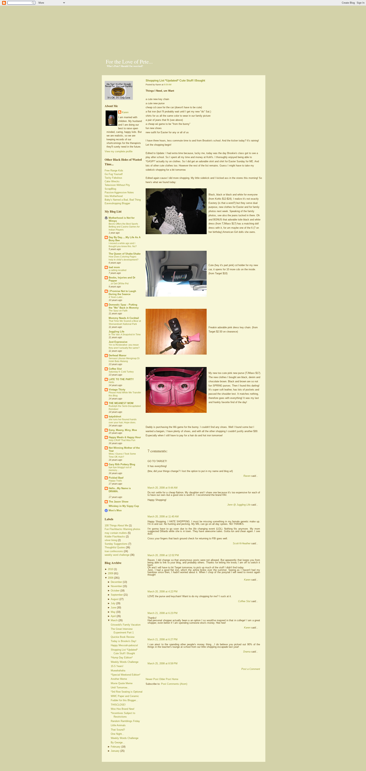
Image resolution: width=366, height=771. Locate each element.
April (113, 616)
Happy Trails (115, 480)
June (113, 607)
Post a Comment (250, 669)
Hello (111, 382)
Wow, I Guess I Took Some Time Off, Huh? (122, 455)
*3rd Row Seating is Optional (126, 691)
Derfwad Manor (117, 355)
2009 (110, 573)
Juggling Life (116, 331)
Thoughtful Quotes (115, 547)
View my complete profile (118, 151)
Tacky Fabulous (113, 177)
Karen (125, 112)
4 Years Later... (116, 297)
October (115, 590)
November (116, 586)
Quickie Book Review (122, 637)
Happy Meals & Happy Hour (125, 437)
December (116, 582)
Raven (246, 475)
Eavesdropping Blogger (117, 203)
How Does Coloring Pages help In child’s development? (123, 258)
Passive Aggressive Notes (119, 192)
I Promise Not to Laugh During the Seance (122, 293)
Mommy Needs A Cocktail (124, 318)
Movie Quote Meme (121, 683)
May (113, 612)
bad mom (114, 267)
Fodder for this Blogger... (124, 700)
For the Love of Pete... (129, 61)
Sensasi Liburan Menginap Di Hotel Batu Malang (124, 360)
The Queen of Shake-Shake (124, 253)
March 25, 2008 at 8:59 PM (162, 663)
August (115, 599)
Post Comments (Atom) (174, 683)
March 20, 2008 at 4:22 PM (162, 591)
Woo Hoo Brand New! (122, 708)
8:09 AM (167, 84)
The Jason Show (118, 501)
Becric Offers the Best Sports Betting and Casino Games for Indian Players (124, 227)
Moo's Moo (115, 510)
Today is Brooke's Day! (123, 641)
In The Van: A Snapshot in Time (125, 334)
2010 (110, 569)
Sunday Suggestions (116, 543)
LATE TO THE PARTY (121, 379)
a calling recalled (117, 270)
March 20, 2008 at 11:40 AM (163, 516)
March (114, 620)
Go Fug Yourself (114, 174)
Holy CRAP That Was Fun (122, 440)
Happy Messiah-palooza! (124, 645)
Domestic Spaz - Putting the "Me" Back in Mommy (124, 306)
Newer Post (152, 679)
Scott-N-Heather (241, 543)
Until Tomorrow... (120, 687)
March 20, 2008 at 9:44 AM (162, 487)
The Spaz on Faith (118, 310)
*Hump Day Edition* (122, 657)
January (115, 750)
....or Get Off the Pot (118, 283)
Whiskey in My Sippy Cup (124, 506)
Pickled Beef (116, 477)
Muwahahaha (118, 670)
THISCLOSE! (118, 704)
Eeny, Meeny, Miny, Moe (123, 430)
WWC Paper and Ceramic (125, 696)
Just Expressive (118, 341)
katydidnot (115, 416)
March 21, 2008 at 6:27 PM (162, 639)
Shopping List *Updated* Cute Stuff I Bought (175, 80)
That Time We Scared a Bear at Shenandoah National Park (125, 322)
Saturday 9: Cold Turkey (121, 371)
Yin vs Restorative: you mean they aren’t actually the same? (124, 346)
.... (110, 494)
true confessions (114, 551)
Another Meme (119, 678)
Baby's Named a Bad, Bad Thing (123, 199)
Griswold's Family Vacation (125, 624)
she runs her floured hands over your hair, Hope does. (122, 421)
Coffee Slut (115, 368)
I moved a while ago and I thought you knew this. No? (123, 245)
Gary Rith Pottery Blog (122, 464)
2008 (110, 577)
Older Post (165, 679)
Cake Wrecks (112, 181)
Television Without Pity (117, 185)
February (115, 746)
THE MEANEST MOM (121, 403)
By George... (118, 742)
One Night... (117, 733)
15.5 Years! (117, 666)
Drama (246, 651)
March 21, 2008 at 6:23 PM (162, 613)
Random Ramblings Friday (125, 721)
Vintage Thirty (117, 389)
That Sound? (118, 729)
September (117, 594)
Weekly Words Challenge (124, 662)
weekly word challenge (117, 554)
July (113, 603)
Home (175, 679)
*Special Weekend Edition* (125, 674)
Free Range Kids (114, 170)
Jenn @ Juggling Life (238, 504)
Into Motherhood (114, 196)
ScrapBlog (110, 188)
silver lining (111, 540)
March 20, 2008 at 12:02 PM (163, 555)
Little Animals (118, 725)
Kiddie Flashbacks (115, 536)
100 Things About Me (116, 525)
